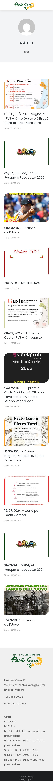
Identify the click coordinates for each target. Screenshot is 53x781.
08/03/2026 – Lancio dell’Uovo (20, 230)
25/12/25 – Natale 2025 (22, 283)
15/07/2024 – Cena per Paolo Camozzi (22, 513)
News (6, 128)
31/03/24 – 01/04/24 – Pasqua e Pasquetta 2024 (24, 567)
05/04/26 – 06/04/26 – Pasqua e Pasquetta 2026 (24, 175)
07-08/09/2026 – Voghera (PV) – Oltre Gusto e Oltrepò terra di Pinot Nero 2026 (26, 118)
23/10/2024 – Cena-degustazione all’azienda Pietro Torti (24, 455)
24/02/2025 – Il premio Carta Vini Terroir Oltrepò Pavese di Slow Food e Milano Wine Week (24, 394)
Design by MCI (26, 779)
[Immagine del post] (26, 94)
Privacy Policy (26, 776)
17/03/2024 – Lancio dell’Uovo (19, 622)
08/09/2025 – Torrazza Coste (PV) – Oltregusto (23, 335)
